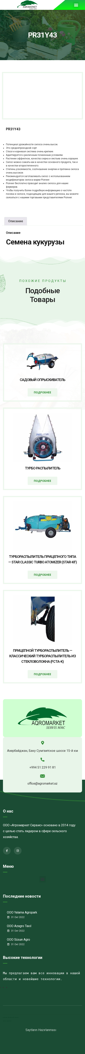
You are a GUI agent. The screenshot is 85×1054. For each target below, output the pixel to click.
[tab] (15, 221)
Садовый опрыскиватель (42, 380)
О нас (8, 811)
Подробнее (42, 392)
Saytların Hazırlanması (41, 1030)
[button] (76, 5)
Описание (15, 221)
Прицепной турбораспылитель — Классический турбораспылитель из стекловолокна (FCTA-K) (42, 656)
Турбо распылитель (42, 468)
